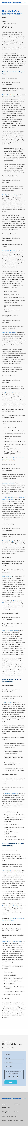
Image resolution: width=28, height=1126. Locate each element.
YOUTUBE (21, 1120)
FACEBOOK (4, 1120)
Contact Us (17, 1104)
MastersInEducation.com (11, 1116)
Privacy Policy (5, 1112)
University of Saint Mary (11, 793)
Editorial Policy (6, 1107)
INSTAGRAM (15, 1120)
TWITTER (10, 1120)
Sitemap (16, 1112)
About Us (4, 1104)
